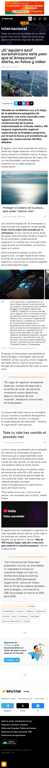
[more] (44, 216)
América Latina (20, 606)
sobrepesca (23, 616)
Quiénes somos (7, 721)
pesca (14, 616)
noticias (26, 621)
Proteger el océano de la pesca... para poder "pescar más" (24, 209)
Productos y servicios (10, 724)
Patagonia (30, 611)
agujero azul (41, 611)
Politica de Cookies (28, 728)
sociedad (31, 606)
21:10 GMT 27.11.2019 (9, 67)
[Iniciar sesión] (34, 18)
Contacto (24, 724)
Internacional (7, 606)
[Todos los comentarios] (4, 764)
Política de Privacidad (10, 728)
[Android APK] (9, 743)
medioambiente (7, 611)
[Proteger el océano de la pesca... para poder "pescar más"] (24, 187)
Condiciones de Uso (23, 721)
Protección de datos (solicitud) (14, 732)
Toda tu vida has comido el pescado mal (24, 434)
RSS (30, 732)
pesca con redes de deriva (11, 621)
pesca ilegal (35, 616)
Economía (39, 698)
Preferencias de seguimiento (13, 735)
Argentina (20, 611)
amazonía (5, 616)
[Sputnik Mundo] (7, 20)
